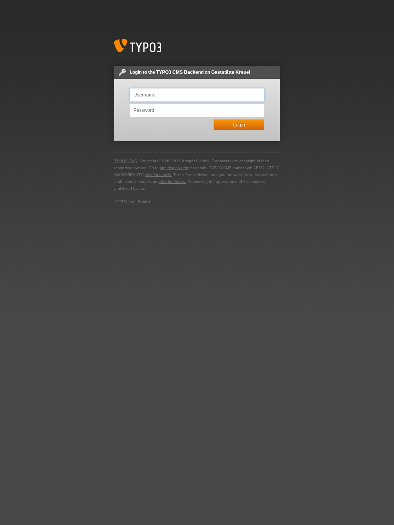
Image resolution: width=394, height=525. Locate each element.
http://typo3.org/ (174, 168)
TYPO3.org (124, 201)
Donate (144, 201)
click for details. (158, 175)
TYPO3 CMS (125, 161)
